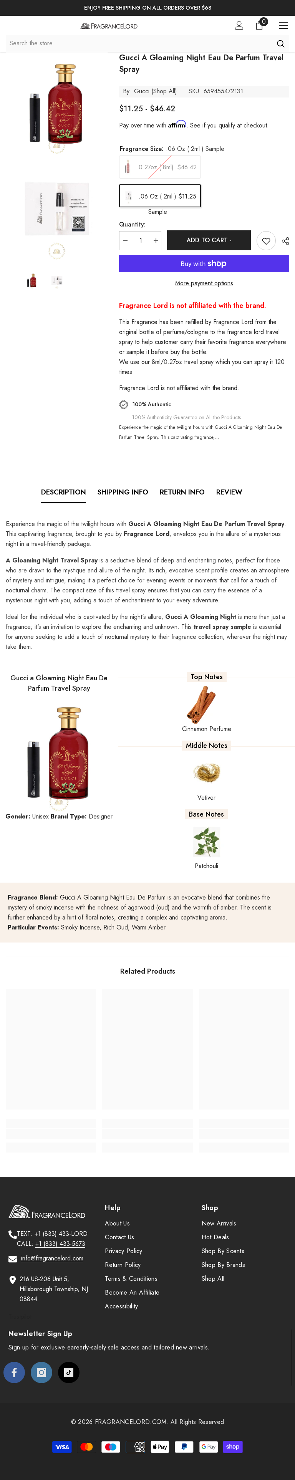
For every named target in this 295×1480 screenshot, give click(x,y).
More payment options (204, 283)
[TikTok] (69, 1372)
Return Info (182, 492)
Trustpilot (19, 1316)
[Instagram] (41, 1372)
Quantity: (132, 224)
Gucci (141, 91)
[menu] (283, 25)
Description (63, 492)
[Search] (280, 43)
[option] (147, 8)
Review (229, 492)
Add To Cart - (209, 240)
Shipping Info (123, 492)
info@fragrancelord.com (52, 1258)
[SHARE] (282, 241)
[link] (51, 1134)
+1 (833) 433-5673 (60, 1243)
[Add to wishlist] (266, 240)
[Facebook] (14, 1372)
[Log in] (239, 25)
